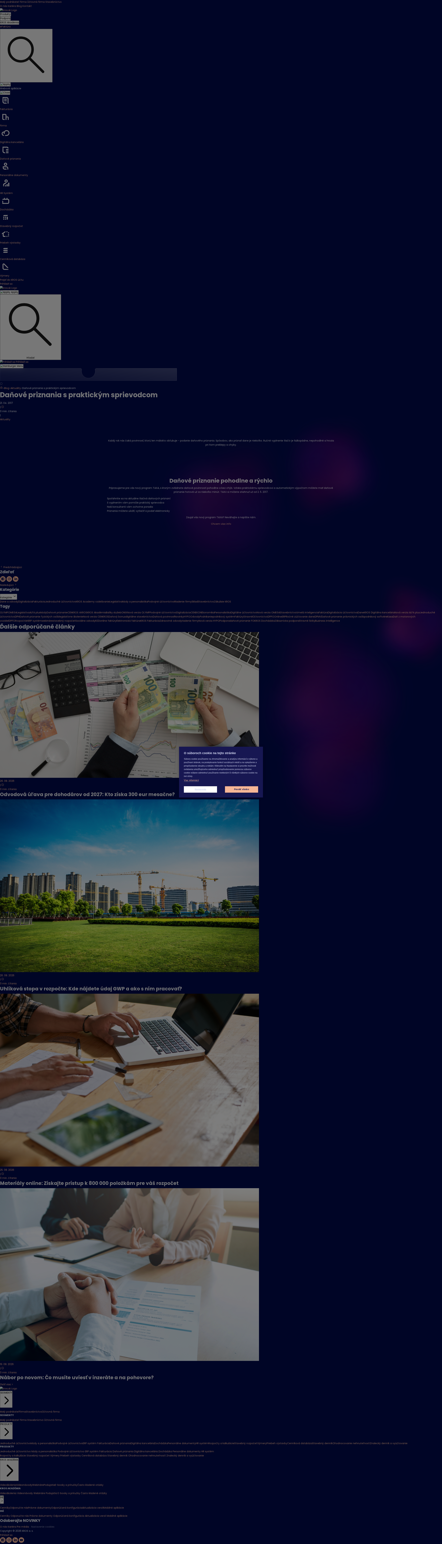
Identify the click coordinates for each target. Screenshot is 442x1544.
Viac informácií (191, 780)
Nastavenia (200, 789)
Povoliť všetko (241, 789)
